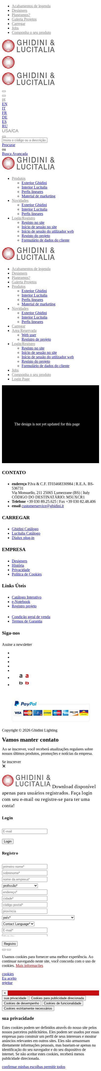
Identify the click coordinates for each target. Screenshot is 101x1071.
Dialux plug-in (23, 538)
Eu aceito (9, 978)
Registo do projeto (36, 236)
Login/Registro (23, 218)
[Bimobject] (21, 685)
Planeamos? (21, 15)
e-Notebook (21, 602)
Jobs (15, 28)
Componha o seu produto (31, 32)
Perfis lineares (32, 192)
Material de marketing (38, 196)
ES (4, 122)
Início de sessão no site (39, 227)
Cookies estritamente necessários (28, 1008)
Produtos (18, 178)
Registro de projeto (36, 339)
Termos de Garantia (27, 621)
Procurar (8, 145)
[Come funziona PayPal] (51, 723)
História (18, 565)
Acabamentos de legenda (31, 6)
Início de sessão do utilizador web (48, 231)
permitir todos (54, 1067)
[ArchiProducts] (21, 677)
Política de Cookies (27, 574)
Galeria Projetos (24, 19)
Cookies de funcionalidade (62, 1003)
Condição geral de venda (31, 617)
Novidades (20, 200)
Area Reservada (24, 330)
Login (8, 841)
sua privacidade (15, 998)
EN (4, 104)
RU (5, 126)
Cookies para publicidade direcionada (57, 998)
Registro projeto (24, 606)
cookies (8, 974)
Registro (10, 944)
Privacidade (21, 570)
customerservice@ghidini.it (43, 506)
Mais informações (29, 965)
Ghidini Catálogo (25, 529)
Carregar (18, 24)
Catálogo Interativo (26, 597)
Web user (29, 335)
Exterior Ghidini (34, 183)
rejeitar (7, 983)
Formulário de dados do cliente (45, 240)
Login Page (21, 379)
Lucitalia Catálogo (26, 533)
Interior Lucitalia (34, 187)
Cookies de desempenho (21, 1003)
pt (3, 99)
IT (4, 108)
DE (4, 117)
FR (4, 113)
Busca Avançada (15, 154)
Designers (19, 10)
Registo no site (33, 222)
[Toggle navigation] (4, 136)
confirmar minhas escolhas (23, 1067)
